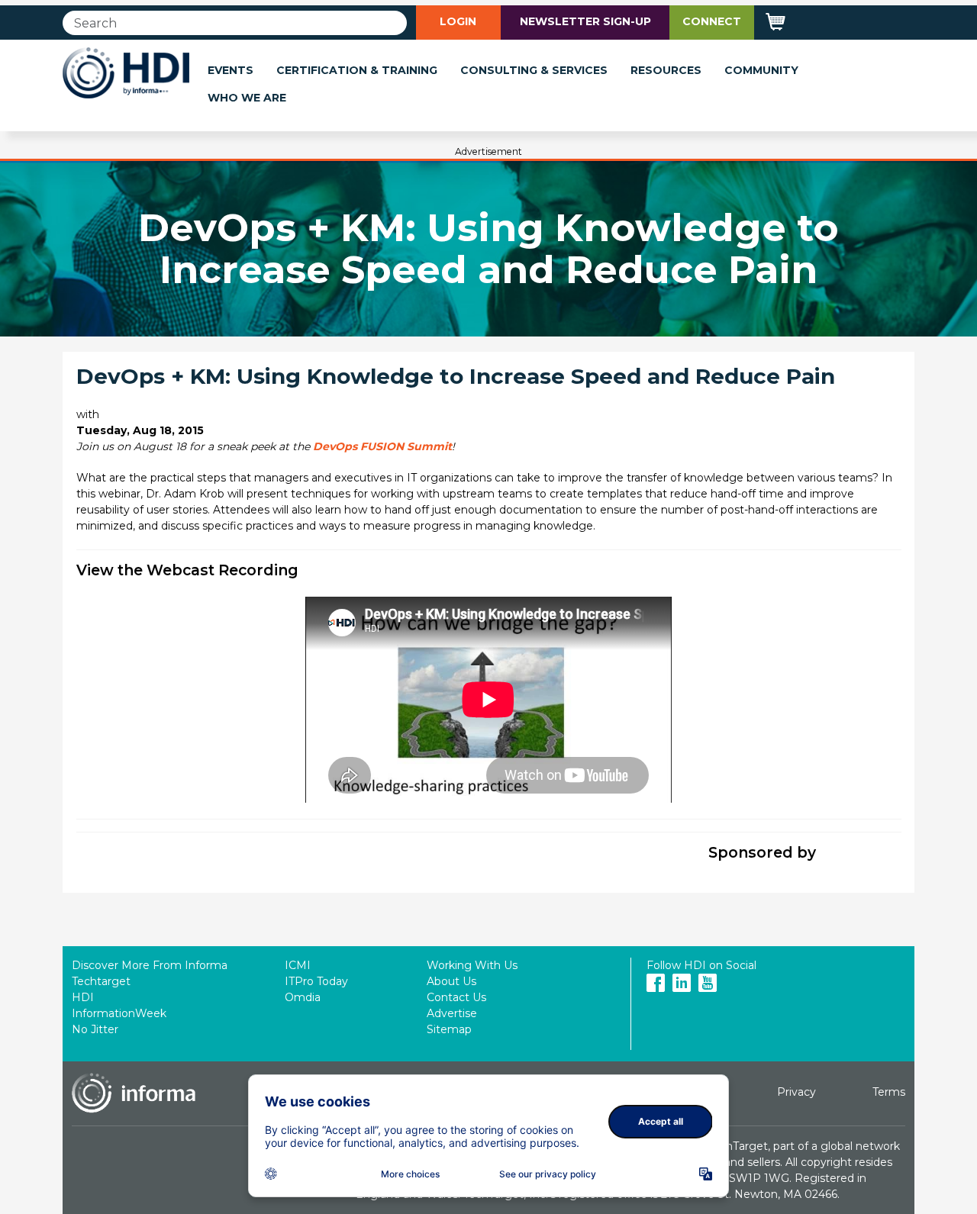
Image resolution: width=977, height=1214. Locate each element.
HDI (83, 997)
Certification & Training (356, 70)
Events (230, 70)
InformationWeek (119, 1013)
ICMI (298, 965)
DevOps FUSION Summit (382, 446)
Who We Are (247, 98)
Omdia (303, 997)
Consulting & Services (534, 70)
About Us (451, 981)
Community (761, 70)
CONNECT (711, 21)
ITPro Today (316, 981)
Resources (665, 70)
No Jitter (95, 1029)
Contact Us (456, 997)
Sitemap (449, 1029)
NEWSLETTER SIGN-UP (585, 21)
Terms (888, 1092)
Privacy (796, 1092)
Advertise (452, 1013)
